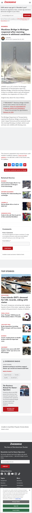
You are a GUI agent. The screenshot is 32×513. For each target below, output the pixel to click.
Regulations (5, 295)
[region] (16, 500)
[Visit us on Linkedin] (9, 473)
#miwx (5, 108)
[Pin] (24, 164)
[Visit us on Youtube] (12, 473)
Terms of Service (4, 20)
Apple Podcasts (8, 374)
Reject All (16, 506)
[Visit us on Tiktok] (19, 473)
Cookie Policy (18, 498)
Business (4, 26)
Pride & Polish (5, 313)
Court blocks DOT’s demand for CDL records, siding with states (14, 299)
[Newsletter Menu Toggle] (30, 2)
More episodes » (7, 371)
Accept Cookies (16, 510)
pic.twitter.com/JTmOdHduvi (16, 108)
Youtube (17, 374)
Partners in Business (7, 191)
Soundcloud (14, 377)
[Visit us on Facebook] (2, 473)
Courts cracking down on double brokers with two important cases (11, 339)
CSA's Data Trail (5, 324)
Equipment (4, 347)
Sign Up (5, 466)
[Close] (29, 490)
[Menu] (2, 2)
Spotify (6, 377)
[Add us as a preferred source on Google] (9, 164)
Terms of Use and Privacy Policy (23, 18)
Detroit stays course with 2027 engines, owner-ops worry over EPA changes (10, 350)
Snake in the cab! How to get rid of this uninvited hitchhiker (11, 216)
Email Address (6, 240)
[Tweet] (20, 164)
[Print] (5, 164)
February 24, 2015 (8, 112)
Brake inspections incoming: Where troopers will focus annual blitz (11, 328)
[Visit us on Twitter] (5, 473)
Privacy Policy (24, 19)
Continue (7, 248)
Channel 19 (4, 202)
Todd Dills (8, 37)
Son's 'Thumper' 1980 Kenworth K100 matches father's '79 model (11, 316)
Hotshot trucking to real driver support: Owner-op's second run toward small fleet (15, 367)
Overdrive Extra (6, 213)
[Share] (13, 164)
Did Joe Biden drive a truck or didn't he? (10, 205)
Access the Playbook (10, 409)
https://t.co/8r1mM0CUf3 (17, 106)
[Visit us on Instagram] (16, 473)
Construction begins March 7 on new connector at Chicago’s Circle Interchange (10, 184)
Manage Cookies (16, 501)
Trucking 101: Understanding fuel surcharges (11, 194)
